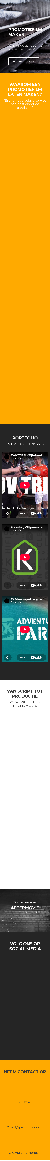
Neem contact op (26, 61)
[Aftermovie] (25, 916)
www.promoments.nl (25, 1153)
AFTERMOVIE (25, 907)
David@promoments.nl (25, 1127)
